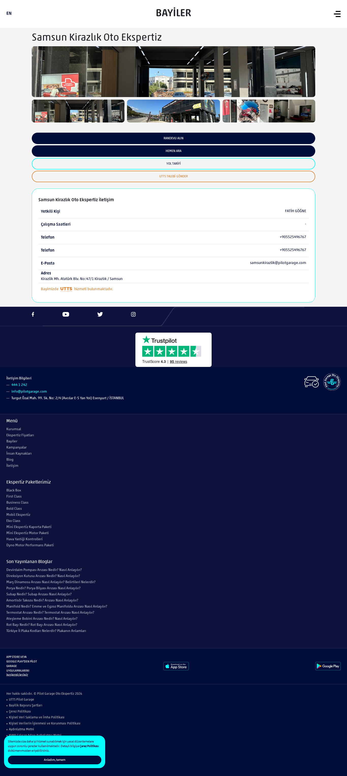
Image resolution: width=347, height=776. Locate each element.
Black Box (13, 490)
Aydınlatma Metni (21, 729)
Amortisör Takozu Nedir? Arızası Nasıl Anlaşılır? (42, 600)
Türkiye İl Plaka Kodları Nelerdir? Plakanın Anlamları (46, 631)
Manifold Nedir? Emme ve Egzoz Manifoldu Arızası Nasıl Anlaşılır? (56, 607)
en (9, 13)
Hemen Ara (173, 151)
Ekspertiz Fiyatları (20, 435)
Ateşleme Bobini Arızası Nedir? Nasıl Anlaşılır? (41, 619)
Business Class (17, 503)
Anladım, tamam (54, 760)
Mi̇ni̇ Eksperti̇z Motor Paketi (27, 533)
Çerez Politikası (20, 711)
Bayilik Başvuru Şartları (25, 705)
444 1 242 (19, 385)
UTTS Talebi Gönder (173, 176)
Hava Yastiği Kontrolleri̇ (24, 539)
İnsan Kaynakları (19, 454)
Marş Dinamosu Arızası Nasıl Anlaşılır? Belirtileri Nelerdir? (51, 582)
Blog (9, 460)
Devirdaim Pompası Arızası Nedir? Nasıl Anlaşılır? (44, 570)
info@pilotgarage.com (29, 392)
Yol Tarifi (173, 163)
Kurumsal (13, 429)
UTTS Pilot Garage (21, 699)
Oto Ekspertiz (65, 693)
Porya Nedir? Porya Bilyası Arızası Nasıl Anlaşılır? (43, 588)
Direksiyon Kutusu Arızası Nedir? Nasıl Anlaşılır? (43, 576)
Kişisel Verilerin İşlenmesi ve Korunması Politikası (45, 723)
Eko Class (13, 521)
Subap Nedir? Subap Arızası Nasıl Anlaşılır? (39, 594)
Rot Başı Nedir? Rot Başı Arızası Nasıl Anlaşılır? (41, 625)
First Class (14, 497)
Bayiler (11, 441)
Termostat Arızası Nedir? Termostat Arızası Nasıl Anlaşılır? (50, 613)
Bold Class (14, 509)
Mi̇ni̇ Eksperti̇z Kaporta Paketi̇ (29, 527)
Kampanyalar (16, 447)
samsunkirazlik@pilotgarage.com (278, 263)
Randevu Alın (173, 138)
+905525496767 (293, 237)
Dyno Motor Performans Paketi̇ (30, 545)
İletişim (12, 466)
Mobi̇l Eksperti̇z (18, 515)
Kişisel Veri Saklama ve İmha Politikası (37, 717)
